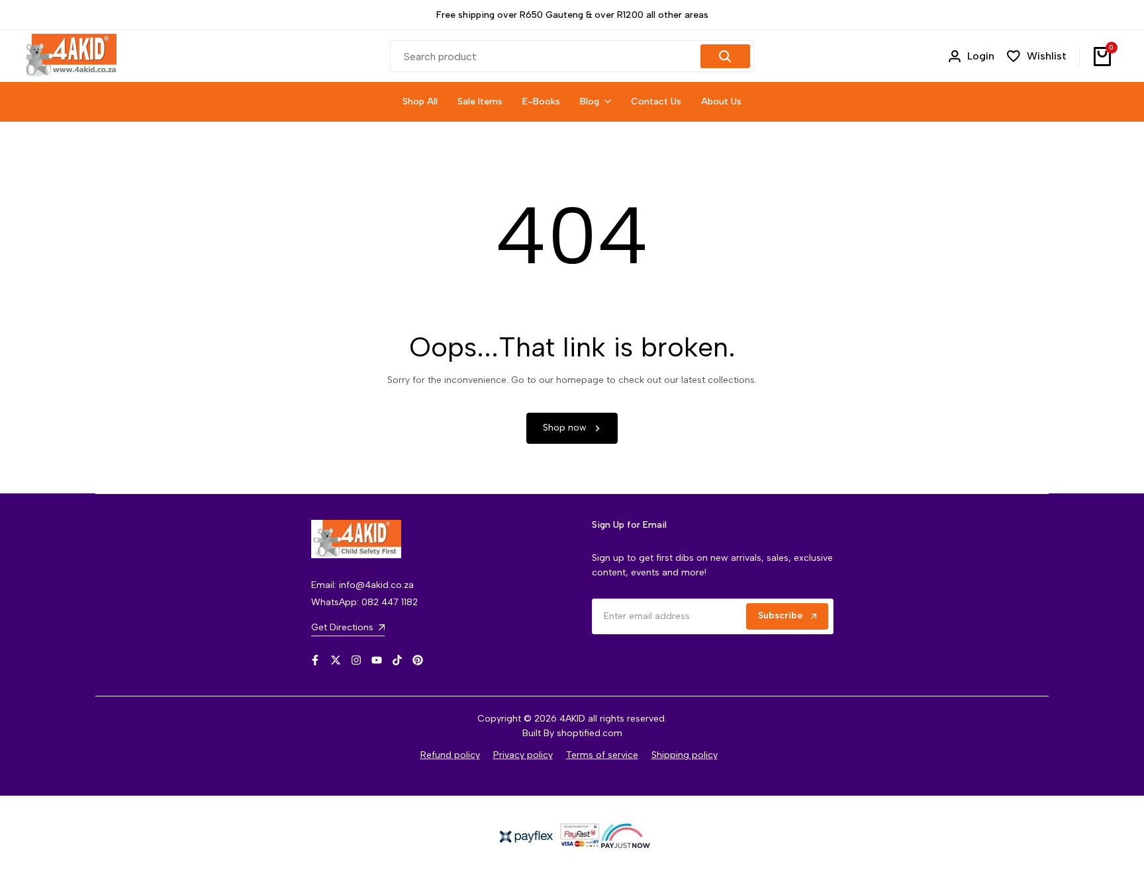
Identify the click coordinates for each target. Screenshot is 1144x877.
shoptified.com (589, 733)
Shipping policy (684, 755)
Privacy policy (523, 755)
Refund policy (450, 755)
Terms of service (602, 755)
